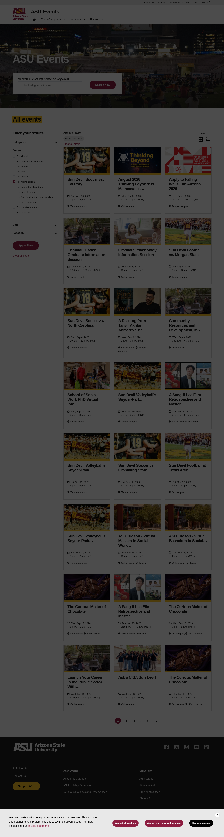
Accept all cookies (125, 823)
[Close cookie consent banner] (217, 815)
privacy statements (38, 825)
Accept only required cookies (164, 823)
